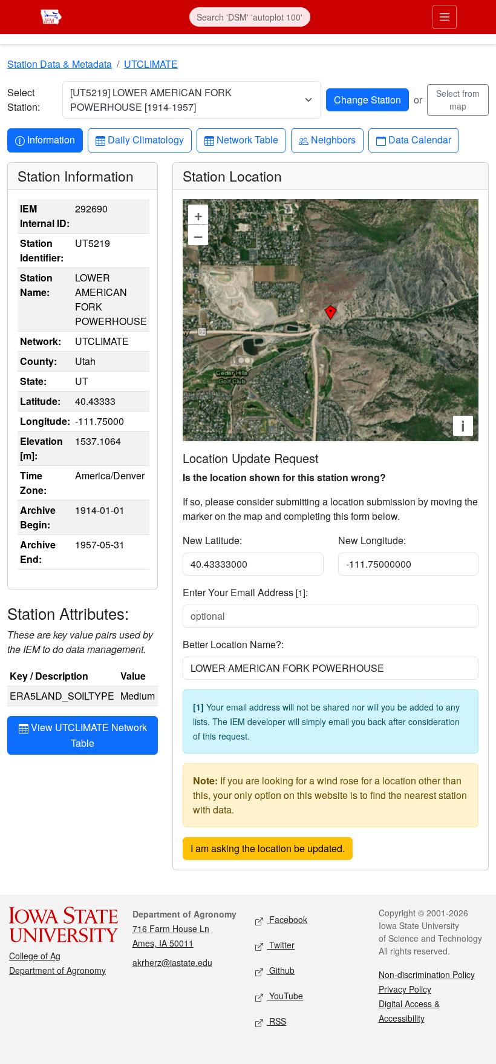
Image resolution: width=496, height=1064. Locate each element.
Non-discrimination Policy (427, 974)
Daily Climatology (145, 139)
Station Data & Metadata (59, 64)
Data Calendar (419, 139)
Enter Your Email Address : (245, 592)
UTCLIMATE (151, 64)
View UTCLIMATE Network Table (87, 735)
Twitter (281, 945)
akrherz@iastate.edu (172, 962)
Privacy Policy (405, 989)
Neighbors (333, 139)
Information (51, 139)
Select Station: (23, 99)
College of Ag (34, 956)
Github (281, 970)
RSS (276, 1021)
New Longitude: (372, 540)
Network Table (247, 139)
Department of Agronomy (57, 970)
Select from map (458, 99)
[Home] (51, 15)
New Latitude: (212, 540)
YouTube (285, 996)
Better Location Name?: (233, 644)
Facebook (287, 919)
